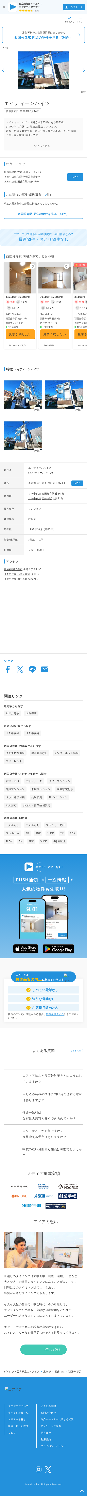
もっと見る (43, 145)
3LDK (43, 841)
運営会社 (46, 1432)
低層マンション (41, 789)
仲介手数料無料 (15, 753)
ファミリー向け (55, 825)
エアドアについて (18, 1406)
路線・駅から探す (18, 1426)
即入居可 (11, 805)
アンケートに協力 (51, 1426)
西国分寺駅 (23, 176)
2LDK (9, 841)
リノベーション (58, 797)
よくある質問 (48, 1406)
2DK (72, 833)
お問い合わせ (48, 1412)
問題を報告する (55, 1014)
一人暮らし (12, 825)
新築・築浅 (12, 781)
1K (27, 833)
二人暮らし (33, 825)
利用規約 (46, 1439)
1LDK (50, 833)
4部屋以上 (59, 841)
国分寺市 (17, 171)
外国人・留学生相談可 (36, 805)
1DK (38, 833)
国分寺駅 (22, 181)
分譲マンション (15, 789)
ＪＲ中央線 (10, 176)
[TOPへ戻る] (17, 19)
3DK (31, 841)
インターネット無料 (66, 753)
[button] (82, 1491)
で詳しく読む (52, 1350)
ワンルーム (12, 833)
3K (20, 841)
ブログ (12, 1432)
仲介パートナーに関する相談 (57, 1419)
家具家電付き (65, 789)
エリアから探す (17, 1419)
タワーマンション (60, 781)
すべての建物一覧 (18, 1412)
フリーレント (14, 761)
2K (62, 833)
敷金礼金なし (39, 753)
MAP (75, 177)
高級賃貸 (36, 797)
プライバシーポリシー (53, 1446)
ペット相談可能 (15, 797)
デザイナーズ (34, 781)
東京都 (8, 171)
